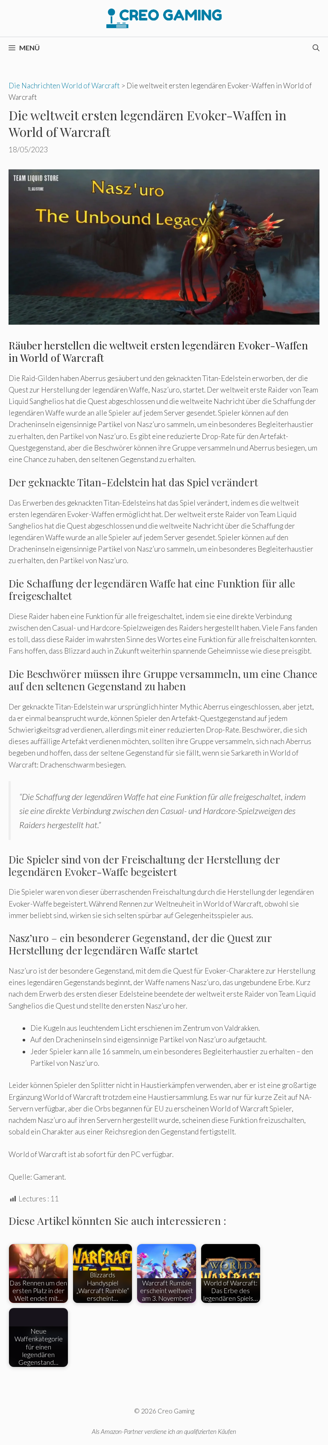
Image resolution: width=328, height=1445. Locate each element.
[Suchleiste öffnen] (316, 47)
